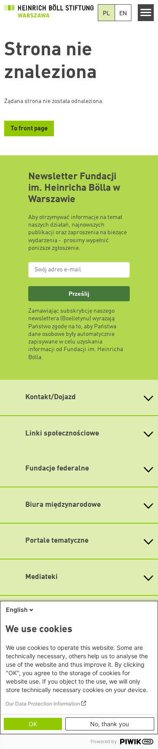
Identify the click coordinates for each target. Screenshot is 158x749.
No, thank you (109, 723)
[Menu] (146, 12)
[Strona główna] (49, 11)
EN (123, 13)
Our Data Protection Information (42, 703)
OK (33, 723)
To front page (29, 129)
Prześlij (79, 293)
